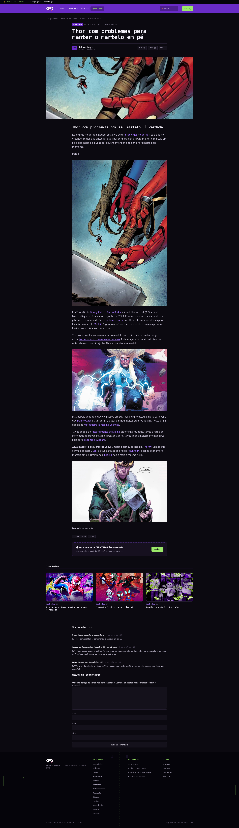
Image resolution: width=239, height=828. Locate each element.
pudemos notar (115, 320)
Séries (96, 797)
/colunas (85, 9)
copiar (162, 48)
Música (96, 801)
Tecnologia (98, 805)
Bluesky (166, 764)
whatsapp (152, 48)
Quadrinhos (77, 24)
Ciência (96, 813)
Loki (95, 450)
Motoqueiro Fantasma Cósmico (101, 424)
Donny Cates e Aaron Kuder (105, 312)
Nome (74, 713)
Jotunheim (133, 450)
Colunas (96, 768)
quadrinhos (54, 19)
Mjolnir (97, 324)
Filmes (96, 781)
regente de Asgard (94, 439)
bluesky (142, 48)
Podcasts (97, 793)
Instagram (167, 772)
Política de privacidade (139, 772)
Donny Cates (84, 420)
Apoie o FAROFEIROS (137, 768)
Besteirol (97, 776)
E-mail (75, 723)
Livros (96, 809)
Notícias (97, 785)
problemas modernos (137, 134)
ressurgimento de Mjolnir (106, 431)
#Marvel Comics (80, 536)
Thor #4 (148, 446)
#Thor (92, 536)
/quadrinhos (97, 9)
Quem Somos (133, 764)
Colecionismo (99, 789)
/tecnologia (72, 9)
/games (62, 9)
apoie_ (187, 8)
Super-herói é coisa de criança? (114, 607)
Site (74, 733)
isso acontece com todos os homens (99, 339)
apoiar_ (157, 549)
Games (95, 772)
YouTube (166, 768)
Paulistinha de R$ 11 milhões (162, 607)
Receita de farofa (136, 776)
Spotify (166, 776)
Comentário (77, 685)
